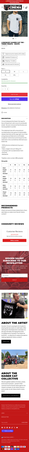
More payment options (14, 104)
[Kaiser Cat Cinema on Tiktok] (12, 428)
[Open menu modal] (2, 7)
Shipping (4, 108)
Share (5, 112)
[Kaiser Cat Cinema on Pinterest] (10, 428)
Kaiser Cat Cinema (14, 439)
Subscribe (25, 422)
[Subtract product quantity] (2, 89)
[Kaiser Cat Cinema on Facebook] (2, 428)
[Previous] (2, 1)
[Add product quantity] (7, 89)
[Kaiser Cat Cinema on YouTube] (17, 428)
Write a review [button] (14, 240)
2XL (14, 75)
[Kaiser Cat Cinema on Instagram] (5, 428)
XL (5, 75)
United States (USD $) (8, 437)
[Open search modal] (23, 7)
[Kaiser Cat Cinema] (13, 7)
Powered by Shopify (6, 442)
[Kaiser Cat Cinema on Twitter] (15, 428)
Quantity (3, 86)
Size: (3, 68)
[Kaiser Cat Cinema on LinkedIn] (7, 428)
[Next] (26, 1)
